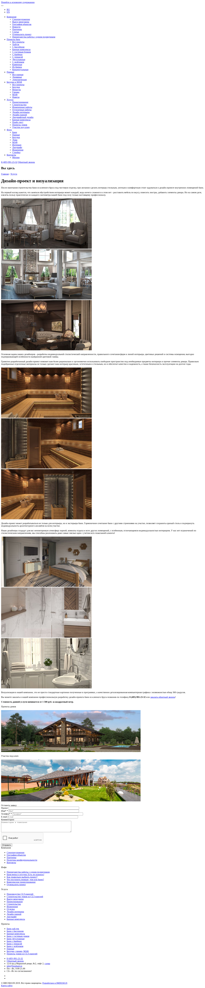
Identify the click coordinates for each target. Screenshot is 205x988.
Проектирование (20, 102)
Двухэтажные (18, 59)
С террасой (17, 57)
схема (47, 963)
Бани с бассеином (15, 931)
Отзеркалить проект (21, 34)
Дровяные (17, 77)
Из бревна (17, 67)
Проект (5, 808)
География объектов (21, 24)
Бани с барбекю (14, 941)
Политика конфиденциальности (22, 860)
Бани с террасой (14, 944)
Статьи (15, 32)
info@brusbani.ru (14, 966)
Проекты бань (13, 39)
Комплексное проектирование (21, 882)
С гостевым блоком (21, 52)
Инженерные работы (22, 107)
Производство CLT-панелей (20, 894)
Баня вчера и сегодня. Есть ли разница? (25, 874)
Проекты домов (19, 125)
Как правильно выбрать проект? (22, 877)
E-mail (4, 817)
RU (8, 9)
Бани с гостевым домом (18, 936)
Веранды (16, 89)
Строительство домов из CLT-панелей (25, 896)
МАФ (15, 94)
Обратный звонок (26, 162)
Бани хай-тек (13, 928)
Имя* (4, 811)
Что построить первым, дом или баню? (25, 879)
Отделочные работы (22, 110)
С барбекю (17, 54)
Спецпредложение (21, 19)
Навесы (16, 97)
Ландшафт (17, 147)
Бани (14, 132)
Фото (9, 130)
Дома (14, 140)
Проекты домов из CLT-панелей (22, 954)
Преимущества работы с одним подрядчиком (33, 37)
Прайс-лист (17, 122)
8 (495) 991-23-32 (9, 162)
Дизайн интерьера (21, 112)
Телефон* (6, 814)
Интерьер (16, 145)
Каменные (17, 64)
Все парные (17, 74)
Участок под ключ (21, 127)
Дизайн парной (19, 115)
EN (8, 12)
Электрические (19, 79)
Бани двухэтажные (16, 939)
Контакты (11, 155)
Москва (16, 157)
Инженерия (17, 150)
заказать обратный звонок (162, 697)
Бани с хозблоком (15, 946)
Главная (5, 174)
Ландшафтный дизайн (22, 117)
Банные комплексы (21, 49)
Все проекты (18, 42)
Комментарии (7, 819)
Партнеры (17, 29)
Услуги (10, 99)
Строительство (19, 105)
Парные (10, 72)
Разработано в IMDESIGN (54, 983)
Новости (16, 27)
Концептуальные (20, 69)
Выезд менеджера (20, 22)
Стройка (16, 152)
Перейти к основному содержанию (18, 2)
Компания (11, 17)
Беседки (16, 87)
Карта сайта (6, 985)
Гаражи (15, 92)
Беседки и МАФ (14, 82)
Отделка (11, 909)
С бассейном (18, 47)
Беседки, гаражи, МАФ (18, 951)
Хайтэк (15, 44)
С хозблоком (18, 62)
